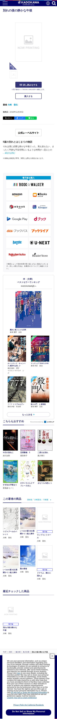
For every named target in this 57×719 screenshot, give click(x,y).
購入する (28, 96)
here (19, 673)
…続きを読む (9, 153)
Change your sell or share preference (22, 698)
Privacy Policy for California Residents (28, 705)
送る (32, 118)
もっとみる (27, 414)
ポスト (9, 118)
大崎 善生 (13, 105)
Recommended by (37, 422)
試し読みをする (30, 85)
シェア (21, 118)
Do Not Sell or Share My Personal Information (29, 692)
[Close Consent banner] (52, 656)
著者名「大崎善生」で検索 (37, 500)
